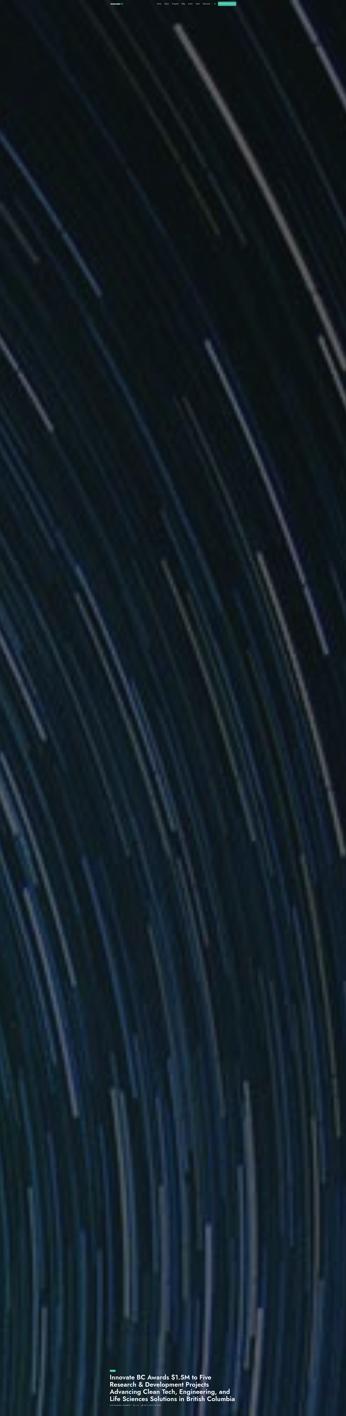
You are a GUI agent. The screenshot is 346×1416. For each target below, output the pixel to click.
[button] (215, 4)
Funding (112, 1371)
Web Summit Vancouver (227, 4)
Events (190, 4)
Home (159, 4)
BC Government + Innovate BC (121, 1405)
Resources (206, 4)
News (198, 4)
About (166, 4)
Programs (175, 4)
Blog (183, 4)
